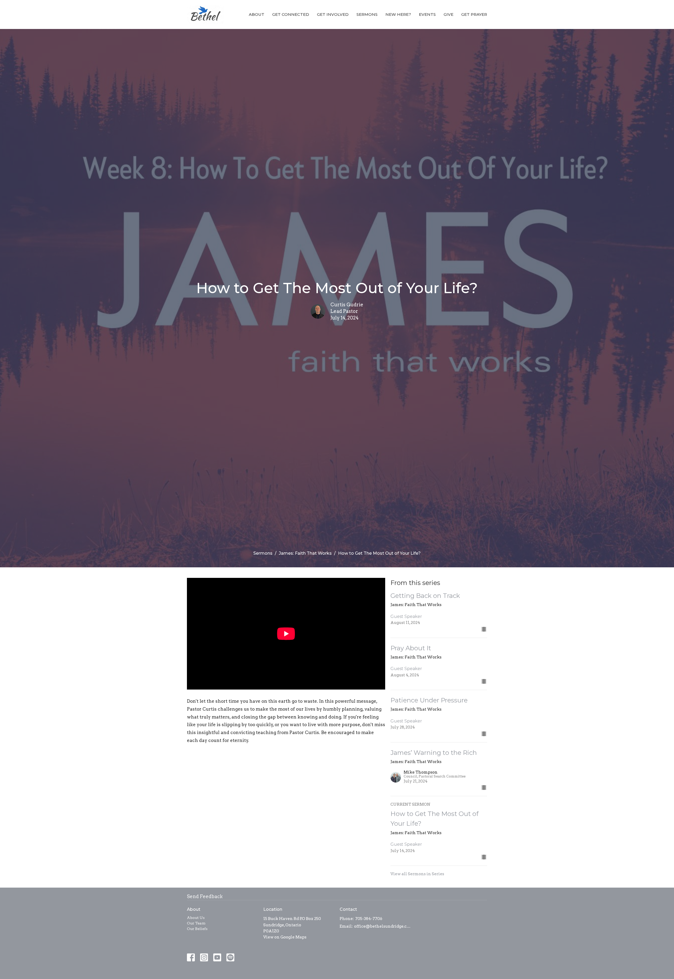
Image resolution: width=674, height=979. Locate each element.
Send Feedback (205, 896)
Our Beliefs (197, 929)
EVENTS (427, 14)
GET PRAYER (474, 14)
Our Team (196, 923)
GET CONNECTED (290, 14)
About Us (196, 918)
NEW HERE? (398, 14)
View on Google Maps (284, 937)
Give (448, 14)
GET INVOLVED (333, 14)
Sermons (367, 14)
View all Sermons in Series (417, 874)
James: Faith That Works (305, 553)
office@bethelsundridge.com (382, 926)
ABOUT (256, 14)
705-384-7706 (368, 918)
